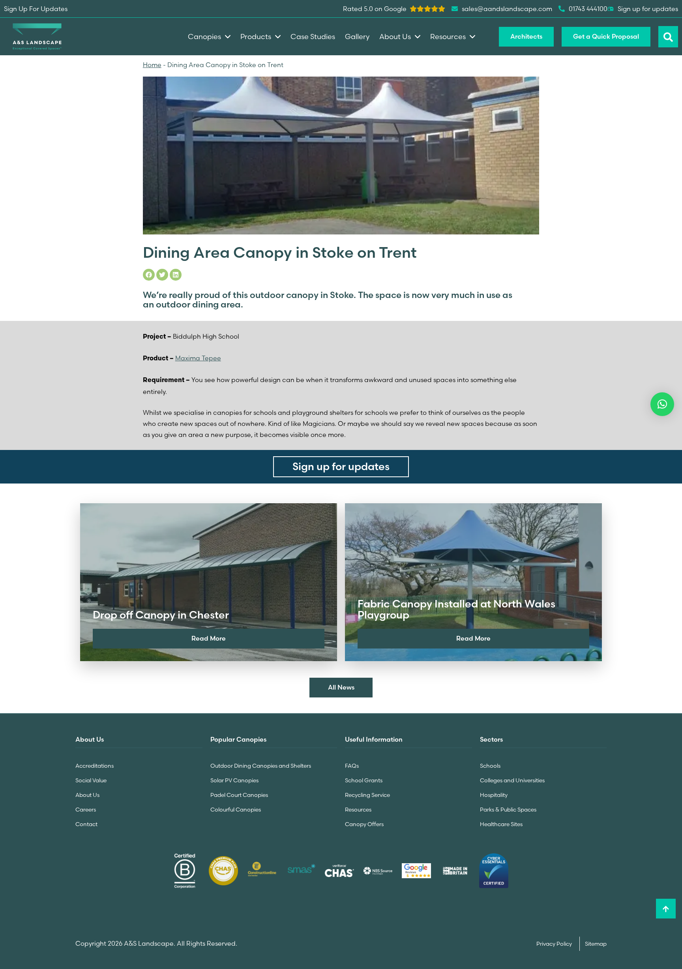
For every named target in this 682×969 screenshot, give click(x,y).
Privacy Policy (554, 943)
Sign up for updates (648, 9)
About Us (87, 794)
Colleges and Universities (512, 780)
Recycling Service (367, 794)
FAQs (352, 765)
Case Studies (312, 36)
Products (255, 36)
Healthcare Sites (501, 824)
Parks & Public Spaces (508, 809)
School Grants (363, 780)
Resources (358, 809)
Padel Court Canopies (239, 794)
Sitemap (596, 943)
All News (341, 687)
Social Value (91, 780)
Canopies (204, 36)
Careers (85, 809)
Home (152, 65)
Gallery (357, 36)
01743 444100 (588, 9)
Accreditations (94, 765)
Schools (490, 765)
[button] (662, 404)
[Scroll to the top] (666, 908)
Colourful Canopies (235, 809)
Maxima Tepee (198, 358)
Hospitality (494, 794)
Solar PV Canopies (234, 780)
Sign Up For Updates (35, 9)
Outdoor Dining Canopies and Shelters (260, 765)
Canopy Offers (364, 824)
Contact (86, 824)
